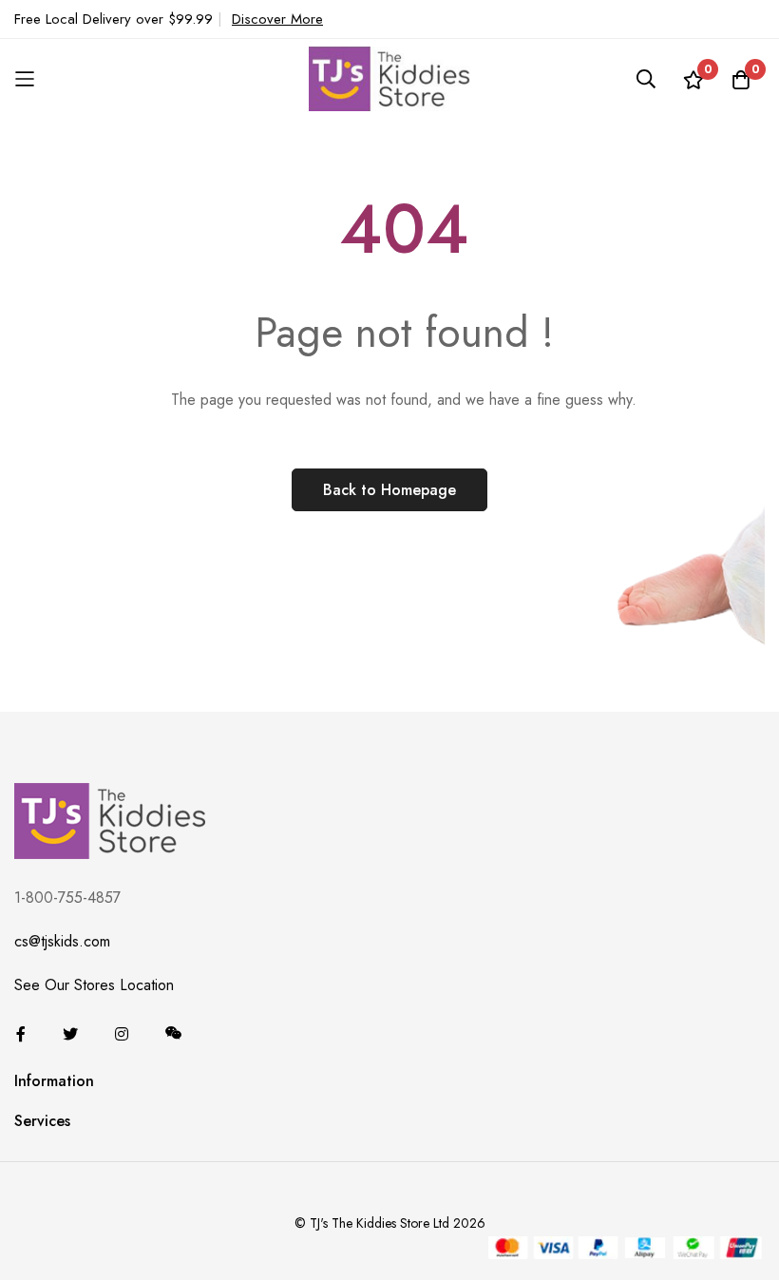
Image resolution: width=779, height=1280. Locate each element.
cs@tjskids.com (62, 941)
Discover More (277, 19)
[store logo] (389, 78)
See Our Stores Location (94, 985)
